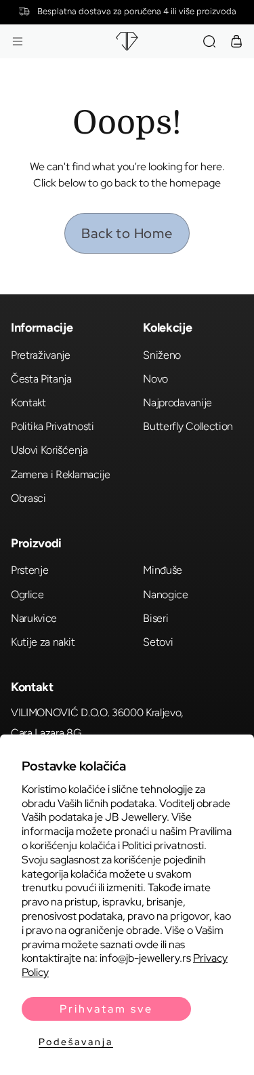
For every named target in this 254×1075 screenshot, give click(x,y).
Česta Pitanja (41, 378)
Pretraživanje (40, 355)
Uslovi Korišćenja (49, 450)
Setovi (158, 642)
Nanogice (165, 594)
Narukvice (34, 618)
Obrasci (28, 498)
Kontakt (28, 402)
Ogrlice (27, 594)
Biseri (155, 618)
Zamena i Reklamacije (60, 474)
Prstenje (29, 570)
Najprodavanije (177, 402)
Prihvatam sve (106, 1009)
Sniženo (162, 355)
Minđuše (162, 570)
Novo (155, 378)
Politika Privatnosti (52, 426)
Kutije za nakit (43, 642)
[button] (17, 41)
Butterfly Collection (188, 426)
